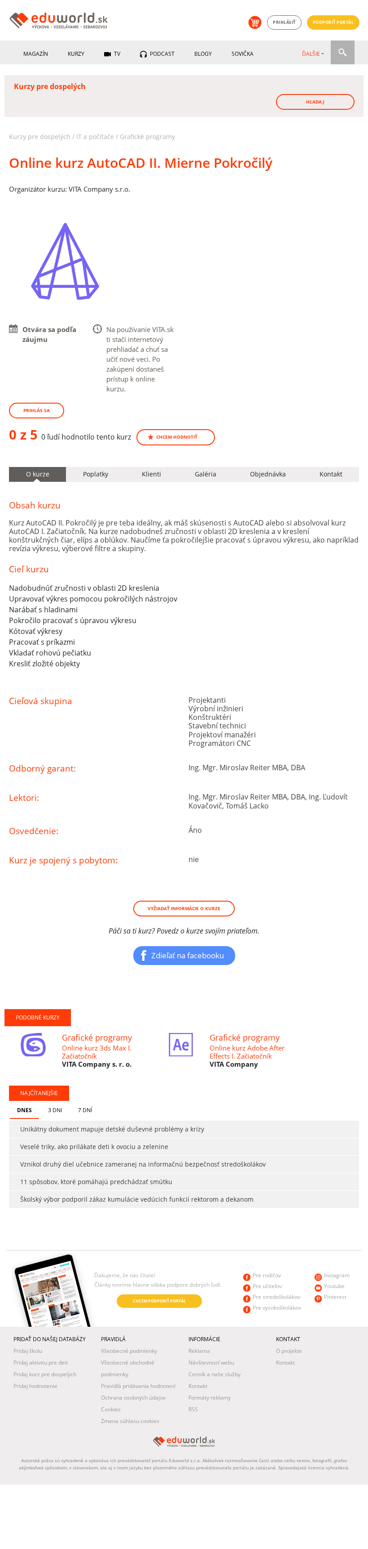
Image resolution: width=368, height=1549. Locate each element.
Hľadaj (315, 102)
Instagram (337, 1275)
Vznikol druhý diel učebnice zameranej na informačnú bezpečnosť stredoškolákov (143, 1164)
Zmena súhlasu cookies (130, 1421)
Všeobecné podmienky (129, 1351)
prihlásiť (284, 22)
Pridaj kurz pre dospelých (44, 1374)
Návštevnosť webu (211, 1362)
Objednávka (268, 474)
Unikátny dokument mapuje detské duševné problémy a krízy (112, 1129)
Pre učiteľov (267, 1286)
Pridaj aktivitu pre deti (40, 1362)
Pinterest (335, 1297)
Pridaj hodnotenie (35, 1386)
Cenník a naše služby (214, 1374)
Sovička (243, 54)
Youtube (334, 1286)
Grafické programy (147, 136)
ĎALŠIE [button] (311, 54)
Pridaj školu (27, 1351)
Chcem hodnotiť (176, 437)
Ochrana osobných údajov (133, 1397)
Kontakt (197, 1386)
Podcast (162, 54)
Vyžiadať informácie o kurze (184, 908)
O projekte (289, 1351)
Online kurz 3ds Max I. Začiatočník (96, 1051)
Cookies (111, 1409)
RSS (193, 1409)
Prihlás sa (36, 410)
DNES (24, 1110)
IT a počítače (95, 136)
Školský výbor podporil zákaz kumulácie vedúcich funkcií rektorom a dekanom (137, 1199)
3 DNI (55, 1110)
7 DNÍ (85, 1110)
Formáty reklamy (209, 1397)
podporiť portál (333, 22)
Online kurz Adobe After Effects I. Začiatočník (247, 1051)
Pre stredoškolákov (276, 1297)
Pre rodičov (267, 1275)
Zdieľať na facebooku (187, 955)
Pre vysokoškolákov (277, 1307)
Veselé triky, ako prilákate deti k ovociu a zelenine (94, 1146)
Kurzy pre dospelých (39, 136)
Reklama (199, 1351)
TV (116, 54)
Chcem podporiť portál (159, 1301)
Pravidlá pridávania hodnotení (138, 1386)
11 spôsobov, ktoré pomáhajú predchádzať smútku (96, 1181)
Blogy (203, 54)
